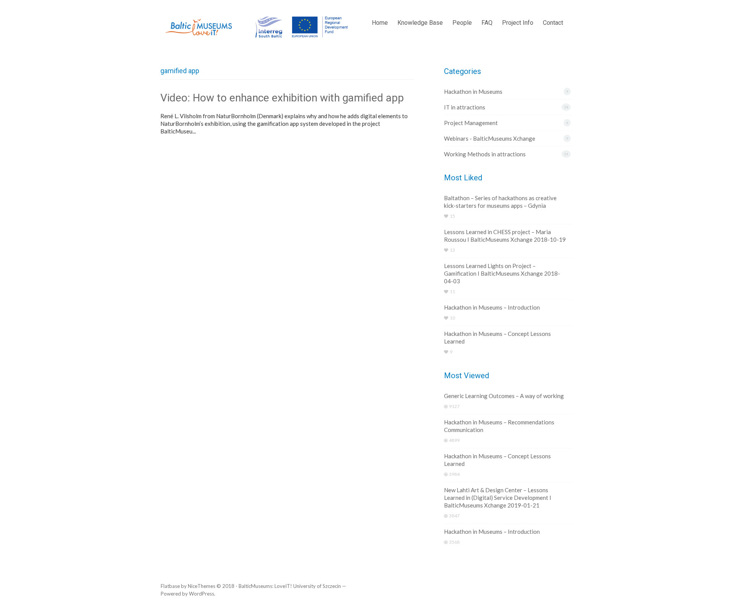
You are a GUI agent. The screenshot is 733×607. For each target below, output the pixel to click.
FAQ (486, 22)
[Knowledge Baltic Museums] (258, 27)
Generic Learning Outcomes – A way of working (504, 395)
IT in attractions (464, 107)
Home (380, 22)
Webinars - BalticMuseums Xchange (489, 138)
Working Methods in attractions (485, 154)
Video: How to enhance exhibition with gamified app (282, 98)
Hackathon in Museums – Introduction (492, 307)
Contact (553, 22)
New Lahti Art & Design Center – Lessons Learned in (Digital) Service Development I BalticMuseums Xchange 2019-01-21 (497, 498)
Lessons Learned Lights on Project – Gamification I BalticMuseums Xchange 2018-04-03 (502, 273)
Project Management (471, 122)
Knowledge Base (420, 22)
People (462, 22)
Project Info (517, 22)
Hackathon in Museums (473, 91)
